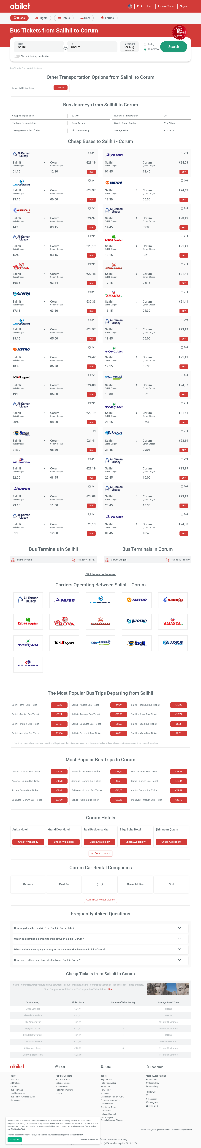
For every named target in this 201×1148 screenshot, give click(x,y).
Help (150, 6)
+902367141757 (86, 559)
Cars (87, 18)
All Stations (16, 1083)
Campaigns (16, 1100)
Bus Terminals (17, 1090)
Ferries (109, 18)
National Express (63, 1083)
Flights (42, 18)
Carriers (14, 1086)
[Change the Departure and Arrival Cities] (65, 47)
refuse (75, 1126)
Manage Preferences (89, 1139)
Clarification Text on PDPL (112, 1097)
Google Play (153, 1083)
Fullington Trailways (64, 1090)
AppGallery (153, 1086)
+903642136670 (180, 559)
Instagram (153, 1102)
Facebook (152, 1099)
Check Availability (28, 841)
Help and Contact (108, 1114)
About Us (105, 1093)
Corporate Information (110, 1100)
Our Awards (106, 1110)
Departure (130, 44)
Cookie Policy (107, 1103)
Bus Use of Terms (109, 1107)
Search (173, 47)
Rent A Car (105, 1086)
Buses (20, 18)
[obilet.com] (27, 8)
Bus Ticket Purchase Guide (23, 1097)
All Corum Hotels (100, 853)
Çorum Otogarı (118, 559)
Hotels (65, 18)
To (72, 44)
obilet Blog (153, 1106)
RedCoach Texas (63, 1079)
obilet (110, 989)
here (38, 1135)
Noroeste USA (62, 1086)
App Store (152, 1079)
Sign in (184, 6)
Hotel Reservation (108, 1083)
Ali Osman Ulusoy (80, 130)
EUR (139, 6)
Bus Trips (15, 1079)
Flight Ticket (106, 1079)
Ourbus (59, 1093)
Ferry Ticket (106, 1090)
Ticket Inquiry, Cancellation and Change (112, 1118)
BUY (91, 172)
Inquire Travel (166, 6)
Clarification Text (18, 1129)
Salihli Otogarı (24, 559)
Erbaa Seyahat (79, 123)
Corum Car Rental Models (100, 899)
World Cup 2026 (17, 1093)
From (20, 44)
